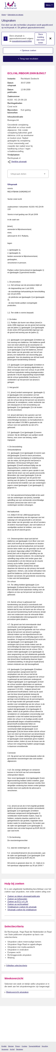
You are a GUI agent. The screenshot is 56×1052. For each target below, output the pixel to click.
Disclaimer (19, 1049)
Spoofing (45, 1046)
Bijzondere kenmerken (12, 111)
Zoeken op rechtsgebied (17, 904)
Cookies (24, 1046)
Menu (48, 5)
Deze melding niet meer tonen (41, 38)
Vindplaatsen (13, 155)
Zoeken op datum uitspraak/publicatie (23, 896)
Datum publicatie (12, 90)
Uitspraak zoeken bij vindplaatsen (22, 910)
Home (3, 15)
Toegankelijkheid (34, 1046)
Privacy (17, 1046)
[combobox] (28, 174)
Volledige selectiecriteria (16, 965)
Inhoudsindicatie (15, 117)
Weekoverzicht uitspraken (17, 992)
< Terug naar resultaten (28, 59)
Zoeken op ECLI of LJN (17, 901)
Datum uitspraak (11, 84)
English (4, 1046)
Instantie (11, 79)
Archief (12, 1049)
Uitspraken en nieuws (15, 15)
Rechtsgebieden (14, 103)
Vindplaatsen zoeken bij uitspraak (22, 907)
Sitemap (11, 1046)
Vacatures (4, 1049)
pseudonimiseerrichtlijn (22, 41)
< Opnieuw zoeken (28, 50)
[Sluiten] (50, 39)
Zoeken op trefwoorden (17, 899)
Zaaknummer (13, 96)
